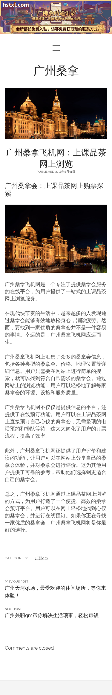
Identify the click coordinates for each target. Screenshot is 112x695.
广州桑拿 (56, 70)
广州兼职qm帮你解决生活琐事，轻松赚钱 (52, 615)
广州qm (41, 558)
